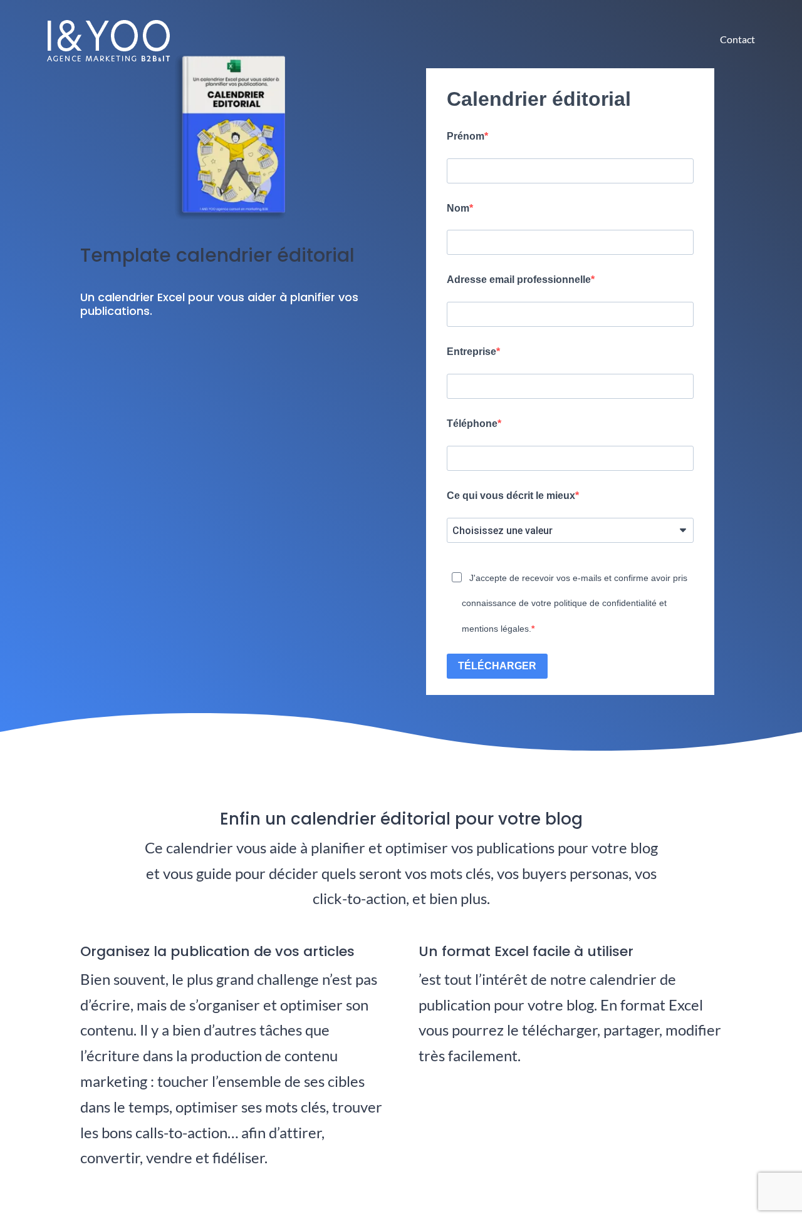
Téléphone (472, 423)
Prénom (465, 136)
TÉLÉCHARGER (497, 666)
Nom (458, 208)
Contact (737, 39)
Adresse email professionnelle (519, 279)
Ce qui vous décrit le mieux (511, 495)
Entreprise (471, 351)
